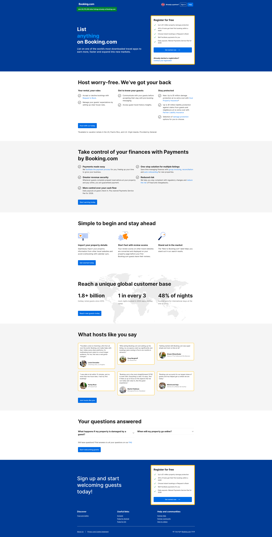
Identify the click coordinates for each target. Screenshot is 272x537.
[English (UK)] (163, 4)
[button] (97, 9)
